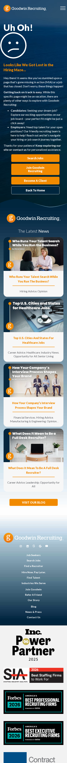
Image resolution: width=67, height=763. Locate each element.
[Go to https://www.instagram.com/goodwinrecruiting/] (20, 546)
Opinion (42, 291)
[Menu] (63, 8)
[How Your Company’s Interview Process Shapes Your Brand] (33, 379)
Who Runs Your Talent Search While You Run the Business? (33, 279)
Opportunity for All (25, 356)
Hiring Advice (28, 291)
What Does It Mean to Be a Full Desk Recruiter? (33, 470)
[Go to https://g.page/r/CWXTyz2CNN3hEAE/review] (40, 546)
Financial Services (24, 417)
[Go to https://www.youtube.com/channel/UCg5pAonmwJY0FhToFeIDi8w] (46, 546)
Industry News (50, 352)
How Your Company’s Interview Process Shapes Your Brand (33, 405)
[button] (33, 502)
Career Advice (16, 352)
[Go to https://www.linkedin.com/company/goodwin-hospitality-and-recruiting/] (27, 546)
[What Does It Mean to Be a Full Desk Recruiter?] (33, 444)
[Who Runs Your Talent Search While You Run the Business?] (33, 253)
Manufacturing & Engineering (28, 421)
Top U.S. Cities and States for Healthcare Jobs (33, 340)
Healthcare (33, 352)
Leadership (32, 482)
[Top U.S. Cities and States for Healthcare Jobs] (33, 314)
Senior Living (46, 356)
